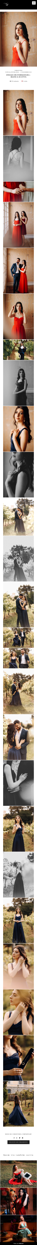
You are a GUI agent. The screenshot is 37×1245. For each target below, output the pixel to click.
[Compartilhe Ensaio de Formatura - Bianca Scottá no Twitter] (19, 1138)
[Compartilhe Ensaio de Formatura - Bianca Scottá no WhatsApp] (16, 1138)
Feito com (19, 1243)
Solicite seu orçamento (18, 1142)
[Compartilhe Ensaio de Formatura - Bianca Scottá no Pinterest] (22, 1138)
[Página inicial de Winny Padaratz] (6, 4)
